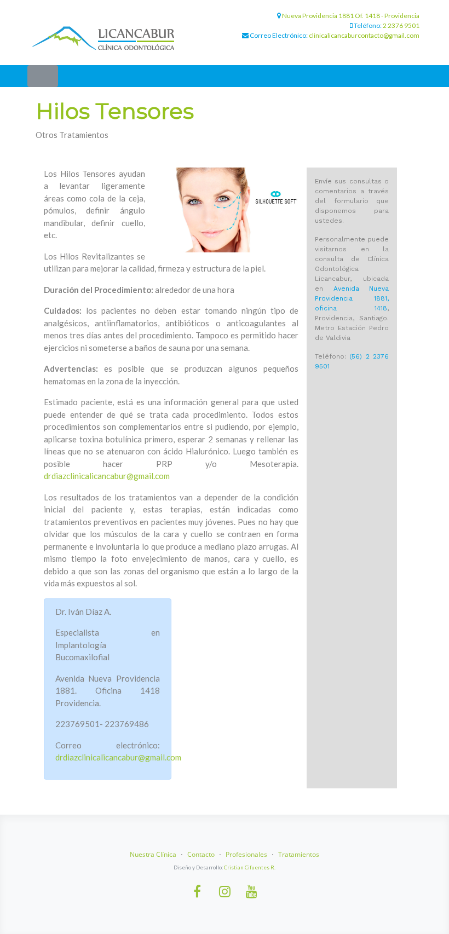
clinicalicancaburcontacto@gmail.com (364, 35)
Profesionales (246, 854)
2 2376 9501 (401, 25)
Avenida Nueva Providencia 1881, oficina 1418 (352, 298)
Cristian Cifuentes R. (249, 867)
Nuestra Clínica (153, 854)
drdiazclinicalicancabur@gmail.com (107, 476)
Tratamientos (298, 854)
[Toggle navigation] (42, 76)
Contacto (201, 854)
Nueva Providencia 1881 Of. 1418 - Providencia (350, 15)
